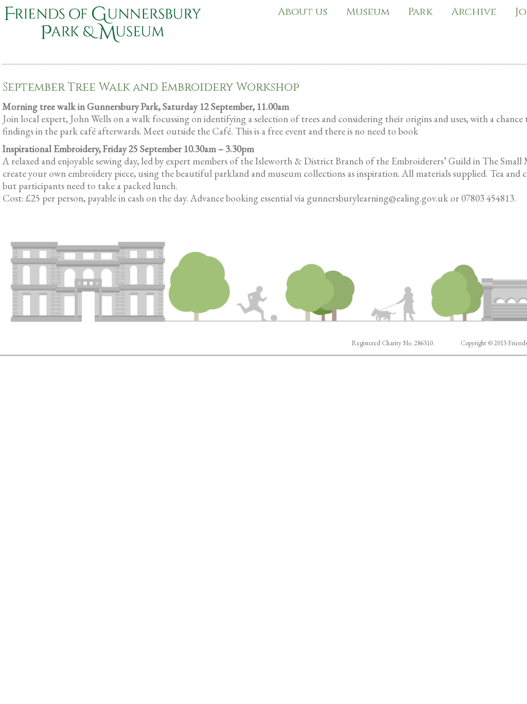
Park (420, 12)
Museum (368, 12)
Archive (474, 12)
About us (302, 12)
